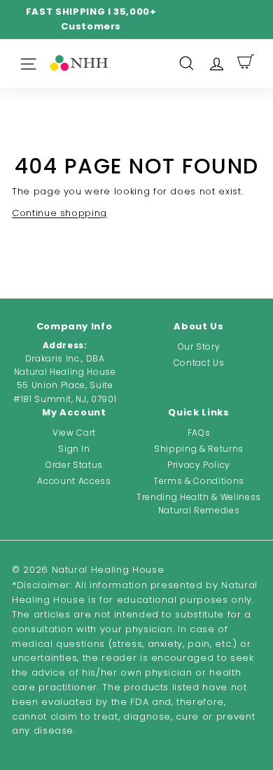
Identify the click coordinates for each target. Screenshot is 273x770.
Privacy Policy (198, 465)
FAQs (199, 433)
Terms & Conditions (198, 481)
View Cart (74, 433)
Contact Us (199, 363)
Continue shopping (59, 213)
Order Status (74, 465)
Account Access (74, 481)
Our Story (199, 346)
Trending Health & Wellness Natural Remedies (198, 503)
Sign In (74, 449)
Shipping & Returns (199, 449)
